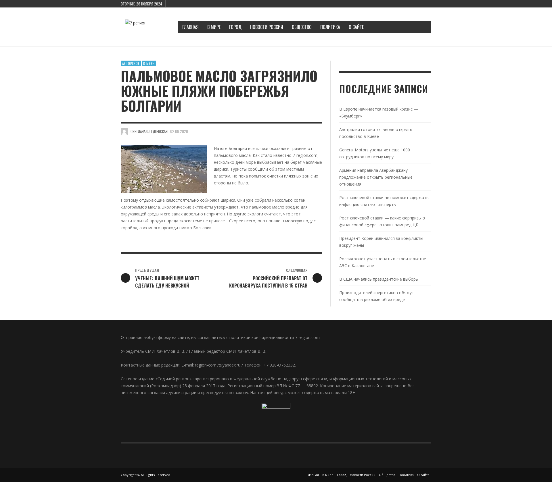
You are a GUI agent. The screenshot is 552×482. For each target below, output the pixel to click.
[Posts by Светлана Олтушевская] (124, 131)
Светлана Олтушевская (149, 131)
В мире (148, 63)
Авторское (131, 63)
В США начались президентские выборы (379, 279)
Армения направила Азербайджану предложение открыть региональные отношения (376, 177)
